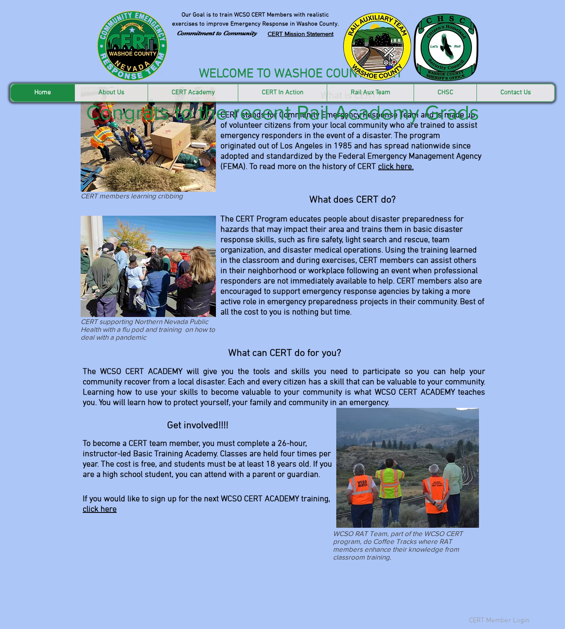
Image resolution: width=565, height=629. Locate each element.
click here (100, 510)
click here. (396, 167)
